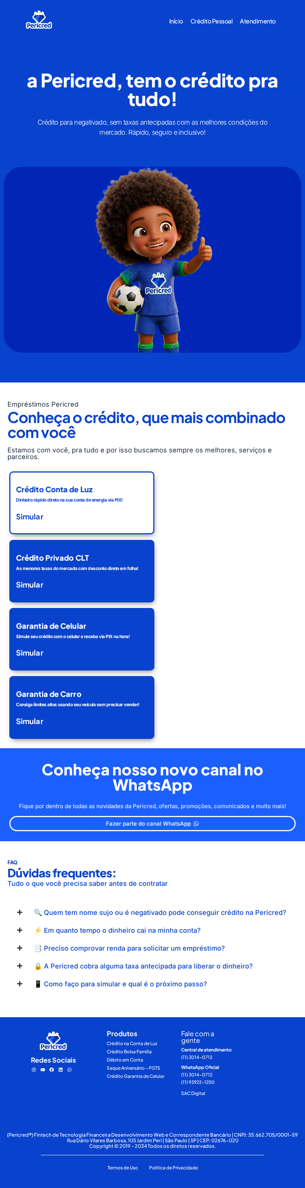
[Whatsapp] (69, 1069)
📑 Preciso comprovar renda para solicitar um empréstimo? (129, 948)
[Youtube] (42, 1069)
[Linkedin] (60, 1069)
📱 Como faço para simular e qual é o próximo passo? (120, 984)
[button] (152, 913)
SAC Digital (193, 1093)
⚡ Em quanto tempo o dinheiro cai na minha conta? (117, 930)
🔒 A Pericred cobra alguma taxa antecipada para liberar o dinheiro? (143, 966)
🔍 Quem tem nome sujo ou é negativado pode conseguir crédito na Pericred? (160, 912)
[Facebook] (51, 1069)
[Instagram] (33, 1069)
